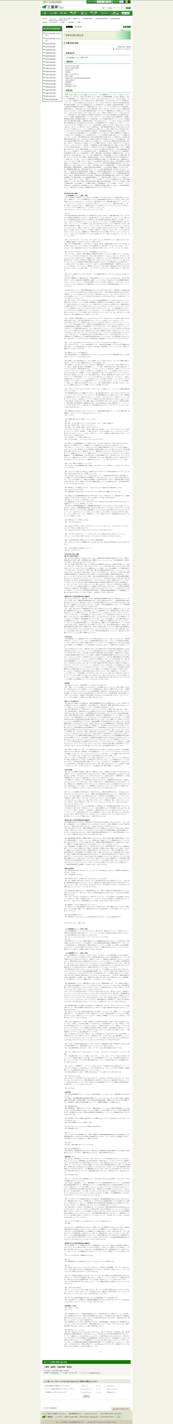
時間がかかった (112, 1392)
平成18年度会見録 (50, 87)
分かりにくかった (113, 1389)
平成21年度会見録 (50, 77)
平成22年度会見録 (50, 74)
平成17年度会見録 (50, 90)
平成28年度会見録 (50, 56)
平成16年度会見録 (50, 93)
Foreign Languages (55, 2)
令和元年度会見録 (50, 46)
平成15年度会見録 (50, 96)
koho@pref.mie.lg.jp (94, 1373)
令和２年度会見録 (50, 43)
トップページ (52, 18)
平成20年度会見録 (50, 80)
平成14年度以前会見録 (51, 99)
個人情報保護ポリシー (75, 1413)
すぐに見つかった (87, 1392)
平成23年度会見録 (50, 71)
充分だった (85, 1386)
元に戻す (100, 1)
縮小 (105, 1)
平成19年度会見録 (50, 84)
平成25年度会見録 (50, 65)
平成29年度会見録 (50, 53)
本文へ (45, 2)
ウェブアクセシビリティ (91, 1413)
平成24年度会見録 (50, 68)
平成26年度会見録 (50, 62)
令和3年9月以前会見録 (101, 18)
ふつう (99, 1386)
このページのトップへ (122, 1409)
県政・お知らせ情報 (64, 18)
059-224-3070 (94, 1417)
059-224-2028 (54, 1373)
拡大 (109, 1)
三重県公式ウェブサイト (53, 6)
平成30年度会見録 (115, 18)
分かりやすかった (87, 1389)
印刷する (127, 27)
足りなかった (111, 1386)
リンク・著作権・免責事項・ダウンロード (54, 1413)
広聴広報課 (71, 22)
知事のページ (76, 18)
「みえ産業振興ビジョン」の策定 (74, 57)
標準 (121, 1)
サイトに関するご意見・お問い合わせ (111, 1413)
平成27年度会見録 (50, 59)
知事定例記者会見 (88, 18)
